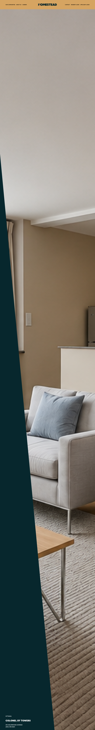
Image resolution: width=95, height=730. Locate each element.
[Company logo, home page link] (47, 4)
